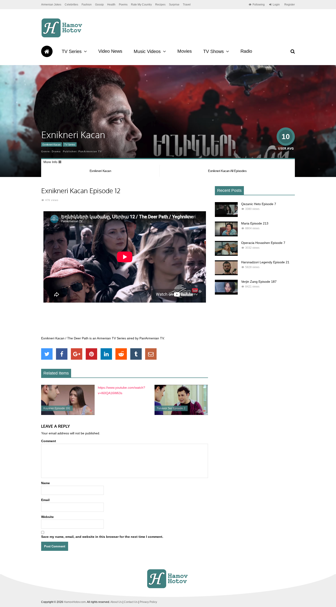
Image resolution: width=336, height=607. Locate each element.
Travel (187, 4)
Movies (184, 51)
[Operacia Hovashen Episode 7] (226, 254)
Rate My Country (141, 4)
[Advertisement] (124, 321)
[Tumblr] (136, 354)
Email (45, 500)
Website (47, 517)
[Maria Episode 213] (226, 235)
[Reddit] (121, 354)
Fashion (87, 4)
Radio (246, 51)
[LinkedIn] (106, 354)
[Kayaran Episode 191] (68, 414)
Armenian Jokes (51, 4)
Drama (56, 151)
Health (111, 4)
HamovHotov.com (75, 602)
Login (276, 4)
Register (289, 4)
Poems (123, 4)
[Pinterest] (91, 354)
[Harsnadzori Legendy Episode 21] (226, 274)
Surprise (174, 4)
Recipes (160, 4)
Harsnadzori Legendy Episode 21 (265, 262)
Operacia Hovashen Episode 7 (263, 243)
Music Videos (147, 51)
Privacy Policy (148, 602)
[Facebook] (61, 354)
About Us (116, 602)
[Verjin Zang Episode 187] (226, 293)
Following (259, 4)
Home (47, 51)
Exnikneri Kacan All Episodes (227, 171)
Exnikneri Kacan (52, 144)
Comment (48, 441)
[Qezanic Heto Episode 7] (226, 216)
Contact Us (131, 602)
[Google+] (76, 354)
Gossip (99, 4)
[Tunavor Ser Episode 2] (181, 414)
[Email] (151, 354)
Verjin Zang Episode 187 (259, 281)
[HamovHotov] (62, 36)
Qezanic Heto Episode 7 (258, 204)
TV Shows (213, 51)
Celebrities (71, 4)
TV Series (72, 51)
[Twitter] (47, 354)
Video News (110, 51)
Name (45, 483)
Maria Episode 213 (254, 223)
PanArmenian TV (90, 151)
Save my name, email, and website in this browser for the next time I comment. (102, 536)
